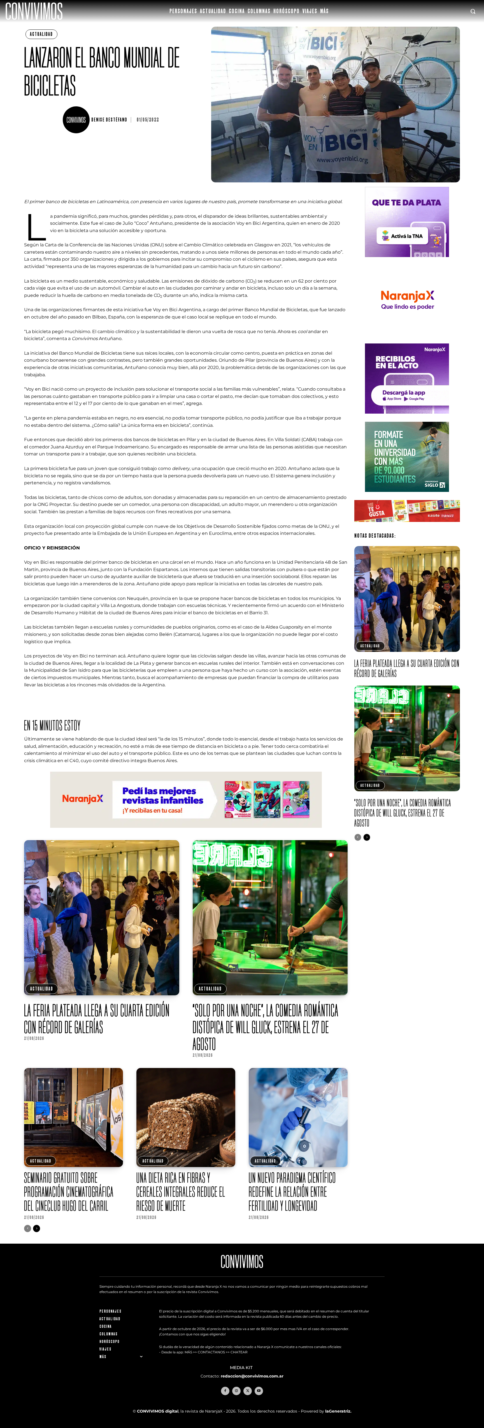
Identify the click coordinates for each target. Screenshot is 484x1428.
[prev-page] (27, 1228)
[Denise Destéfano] (77, 119)
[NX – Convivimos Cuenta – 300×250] (407, 261)
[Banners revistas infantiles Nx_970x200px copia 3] (186, 832)
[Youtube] (259, 1391)
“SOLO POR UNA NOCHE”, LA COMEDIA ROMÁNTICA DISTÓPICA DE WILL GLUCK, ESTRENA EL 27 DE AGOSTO (266, 1027)
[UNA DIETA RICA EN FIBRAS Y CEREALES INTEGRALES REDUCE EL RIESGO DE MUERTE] (185, 1117)
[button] (472, 11)
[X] (247, 1391)
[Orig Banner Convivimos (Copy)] (407, 526)
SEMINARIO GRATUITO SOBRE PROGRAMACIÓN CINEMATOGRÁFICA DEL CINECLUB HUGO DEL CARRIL (69, 1191)
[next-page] (36, 1228)
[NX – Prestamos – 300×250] (407, 418)
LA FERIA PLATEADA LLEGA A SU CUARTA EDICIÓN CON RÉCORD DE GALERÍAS (97, 1018)
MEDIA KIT (242, 1367)
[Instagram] (236, 1391)
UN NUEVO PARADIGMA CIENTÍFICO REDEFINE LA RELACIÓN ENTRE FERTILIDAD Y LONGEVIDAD (292, 1191)
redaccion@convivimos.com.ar (252, 1376)
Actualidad (41, 34)
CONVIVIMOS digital (157, 1411)
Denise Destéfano (109, 119)
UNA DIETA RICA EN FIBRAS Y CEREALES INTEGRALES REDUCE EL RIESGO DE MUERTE (180, 1191)
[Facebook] (225, 1391)
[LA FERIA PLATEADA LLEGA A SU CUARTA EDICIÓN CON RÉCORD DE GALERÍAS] (101, 917)
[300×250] (407, 339)
